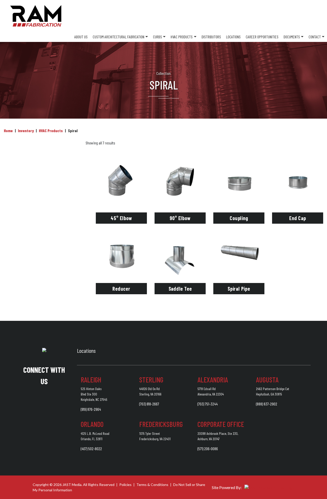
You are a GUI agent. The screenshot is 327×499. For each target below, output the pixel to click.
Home (8, 130)
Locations (233, 36)
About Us (81, 36)
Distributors (211, 36)
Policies (125, 484)
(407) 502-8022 (91, 448)
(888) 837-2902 (266, 403)
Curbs (157, 36)
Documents (292, 36)
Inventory (26, 130)
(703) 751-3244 (207, 403)
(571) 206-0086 (207, 448)
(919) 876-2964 (91, 409)
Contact (315, 36)
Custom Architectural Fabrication (118, 36)
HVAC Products (182, 36)
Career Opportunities (262, 36)
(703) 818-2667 (149, 403)
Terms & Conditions (152, 484)
